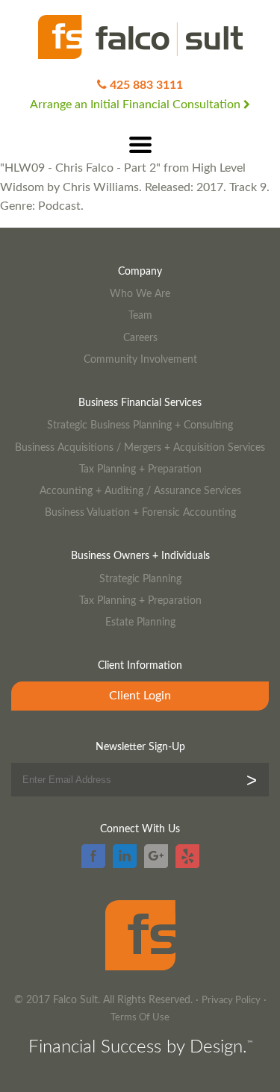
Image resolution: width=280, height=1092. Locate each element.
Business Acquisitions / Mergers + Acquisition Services (140, 447)
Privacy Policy (231, 1000)
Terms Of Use (140, 1018)
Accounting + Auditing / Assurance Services (140, 490)
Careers (140, 337)
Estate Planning (140, 622)
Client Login (140, 696)
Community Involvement (140, 359)
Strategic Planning (140, 578)
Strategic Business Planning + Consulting (140, 425)
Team (140, 315)
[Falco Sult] (140, 38)
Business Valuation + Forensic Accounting (140, 512)
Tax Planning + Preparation (140, 469)
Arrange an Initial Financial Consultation (136, 104)
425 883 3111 (146, 85)
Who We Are (140, 293)
